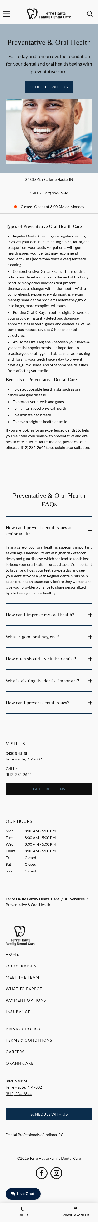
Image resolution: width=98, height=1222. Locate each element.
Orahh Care (20, 1063)
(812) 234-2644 (55, 193)
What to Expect (24, 988)
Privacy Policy (23, 1028)
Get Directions (49, 789)
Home (12, 954)
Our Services (21, 965)
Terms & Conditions (29, 1040)
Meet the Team (22, 977)
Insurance (18, 1011)
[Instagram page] (56, 1173)
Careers (15, 1051)
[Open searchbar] (90, 14)
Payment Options (26, 1000)
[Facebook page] (42, 1173)
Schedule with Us (49, 86)
